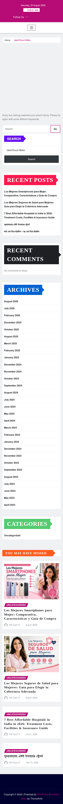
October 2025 (11, 329)
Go (55, 129)
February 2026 (12, 315)
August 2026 (11, 301)
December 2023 (12, 448)
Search (14, 138)
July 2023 (9, 483)
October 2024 (11, 378)
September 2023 (13, 469)
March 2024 (10, 427)
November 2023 (13, 455)
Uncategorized (12, 535)
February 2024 (12, 434)
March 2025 (10, 343)
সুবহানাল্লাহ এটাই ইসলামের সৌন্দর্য (17, 224)
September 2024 (13, 385)
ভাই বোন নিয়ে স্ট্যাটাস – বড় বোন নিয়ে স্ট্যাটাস (21, 231)
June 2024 (10, 406)
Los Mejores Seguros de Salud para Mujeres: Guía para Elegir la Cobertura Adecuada (31, 687)
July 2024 (9, 399)
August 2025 (11, 336)
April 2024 (9, 420)
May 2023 (9, 497)
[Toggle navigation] (32, 28)
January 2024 (11, 441)
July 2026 (9, 308)
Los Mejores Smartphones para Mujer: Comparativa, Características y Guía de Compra (30, 614)
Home (7, 40)
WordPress (42, 794)
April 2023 (9, 504)
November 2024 (13, 371)
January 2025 (11, 357)
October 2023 (11, 462)
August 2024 (11, 392)
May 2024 (9, 413)
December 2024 (12, 364)
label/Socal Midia (22, 40)
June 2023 (10, 490)
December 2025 (12, 322)
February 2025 (12, 350)
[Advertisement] (31, 75)
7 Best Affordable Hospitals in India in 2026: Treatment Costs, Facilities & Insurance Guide (28, 724)
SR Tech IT (14, 624)
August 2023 (11, 476)
